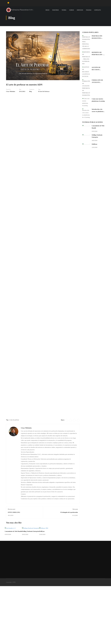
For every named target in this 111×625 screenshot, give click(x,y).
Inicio (47, 10)
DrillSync (42, 531)
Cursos (71, 10)
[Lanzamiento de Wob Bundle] (10, 528)
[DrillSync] (43, 528)
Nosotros (55, 10)
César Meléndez (10, 91)
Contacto (97, 10)
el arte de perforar (44, 91)
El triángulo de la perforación (69, 512)
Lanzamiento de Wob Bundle (13, 531)
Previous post (11, 509)
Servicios (80, 10)
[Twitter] (70, 420)
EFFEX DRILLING (14, 512)
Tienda (64, 10)
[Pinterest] (74, 420)
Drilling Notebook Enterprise (30, 531)
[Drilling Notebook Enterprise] (30, 528)
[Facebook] (66, 420)
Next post (75, 509)
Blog (30, 91)
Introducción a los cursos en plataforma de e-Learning (98, 111)
